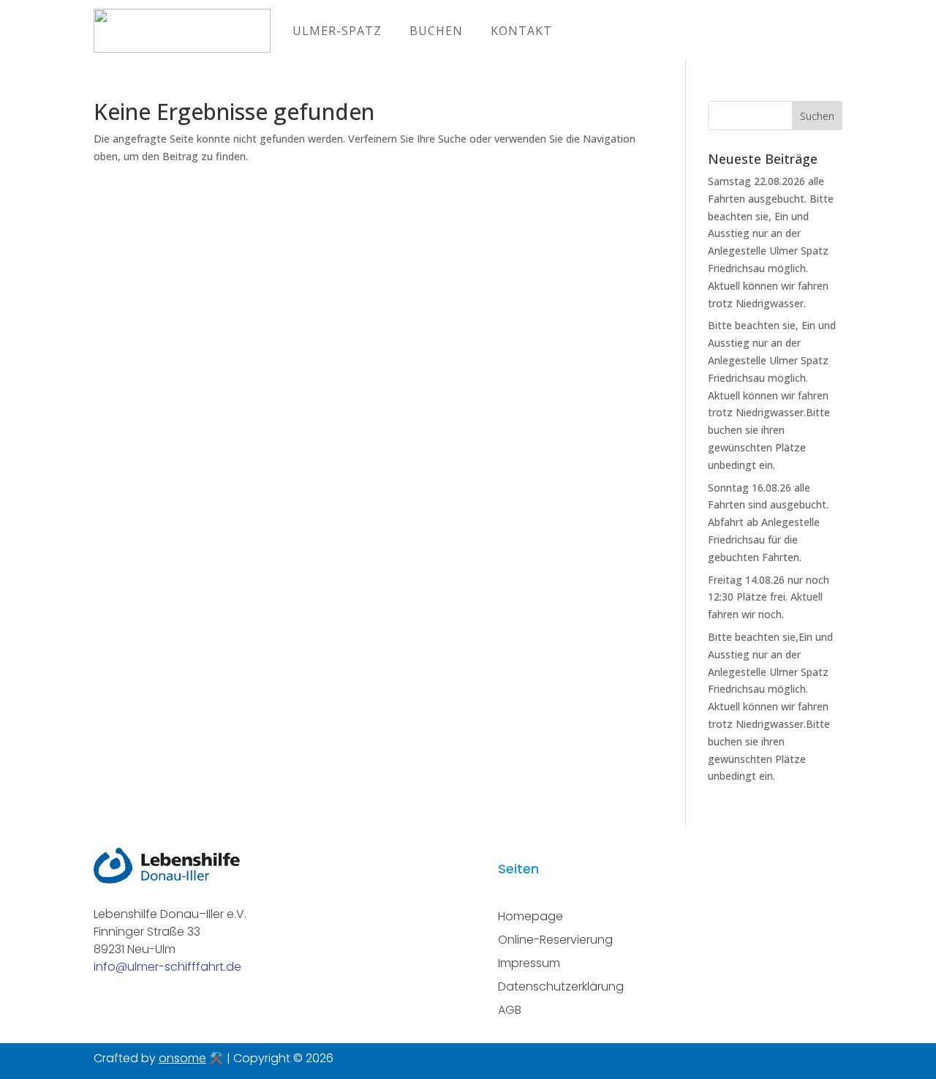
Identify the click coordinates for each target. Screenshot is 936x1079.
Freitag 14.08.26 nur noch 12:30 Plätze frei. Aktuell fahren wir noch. (768, 597)
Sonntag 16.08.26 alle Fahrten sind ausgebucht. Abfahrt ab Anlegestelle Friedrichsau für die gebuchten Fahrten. (768, 522)
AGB (509, 1009)
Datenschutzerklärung (561, 986)
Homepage (530, 916)
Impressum (529, 963)
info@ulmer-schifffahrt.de (167, 966)
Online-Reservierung (555, 939)
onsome (182, 1058)
